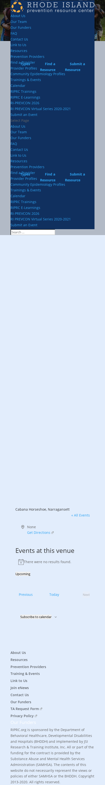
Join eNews (19, 687)
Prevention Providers (28, 666)
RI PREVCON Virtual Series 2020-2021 (40, 108)
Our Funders (20, 27)
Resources (18, 50)
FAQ (13, 33)
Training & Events (25, 673)
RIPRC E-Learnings (25, 97)
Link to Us (18, 44)
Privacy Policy (22, 715)
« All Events (80, 515)
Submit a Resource (75, 67)
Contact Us (19, 39)
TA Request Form (24, 708)
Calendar (17, 85)
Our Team (18, 21)
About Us (17, 15)
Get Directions (38, 532)
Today (54, 594)
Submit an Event (23, 114)
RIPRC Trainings (23, 91)
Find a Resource (47, 67)
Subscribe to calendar (36, 617)
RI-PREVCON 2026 (24, 103)
